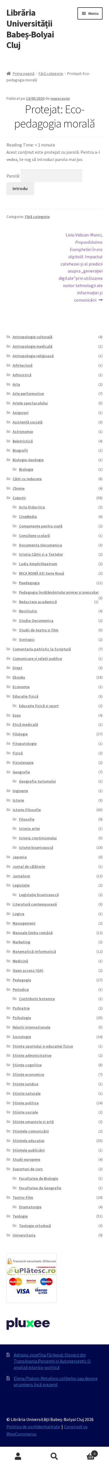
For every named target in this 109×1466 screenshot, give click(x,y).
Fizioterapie (23, 762)
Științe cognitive (27, 1064)
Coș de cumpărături (84, 1452)
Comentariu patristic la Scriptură (42, 649)
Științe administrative (32, 1055)
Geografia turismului (37, 781)
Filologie (20, 733)
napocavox (60, 98)
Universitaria (24, 1235)
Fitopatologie (25, 743)
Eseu (17, 715)
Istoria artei (29, 828)
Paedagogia (29, 582)
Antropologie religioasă (33, 355)
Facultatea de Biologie (38, 1178)
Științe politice (26, 1102)
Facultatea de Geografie (40, 1187)
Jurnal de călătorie (29, 866)
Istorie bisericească (36, 847)
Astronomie (23, 431)
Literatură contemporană (35, 904)
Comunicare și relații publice (37, 658)
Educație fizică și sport (39, 705)
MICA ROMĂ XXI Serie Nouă (41, 573)
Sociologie (22, 1036)
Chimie (19, 488)
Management (24, 923)
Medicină (20, 960)
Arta (16, 384)
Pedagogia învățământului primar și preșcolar (59, 592)
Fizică (18, 753)
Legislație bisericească (39, 894)
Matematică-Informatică (34, 951)
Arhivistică (22, 374)
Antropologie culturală (32, 336)
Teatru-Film (23, 1197)
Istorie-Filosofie (27, 809)
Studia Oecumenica (36, 620)
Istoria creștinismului (38, 837)
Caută (54, 1456)
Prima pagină (23, 73)
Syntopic (27, 639)
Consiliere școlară (34, 535)
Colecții (19, 497)
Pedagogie (22, 979)
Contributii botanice (37, 998)
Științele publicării (29, 1150)
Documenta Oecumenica (40, 545)
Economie (21, 686)
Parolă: (13, 176)
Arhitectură (22, 365)
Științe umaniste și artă (33, 1121)
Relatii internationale (31, 1027)
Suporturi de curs (28, 1168)
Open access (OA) (28, 970)
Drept (17, 667)
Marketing (21, 941)
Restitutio (28, 611)
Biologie (26, 469)
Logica (18, 913)
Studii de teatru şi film (38, 630)
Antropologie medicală (32, 346)
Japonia (20, 856)
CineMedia (28, 516)
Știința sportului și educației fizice (43, 1046)
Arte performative (28, 393)
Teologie (20, 1216)
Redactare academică (38, 601)
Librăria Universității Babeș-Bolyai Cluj (30, 29)
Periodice (21, 989)
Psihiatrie (21, 1008)
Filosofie (26, 819)
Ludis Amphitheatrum (38, 563)
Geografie (21, 772)
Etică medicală (25, 724)
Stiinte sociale (25, 1112)
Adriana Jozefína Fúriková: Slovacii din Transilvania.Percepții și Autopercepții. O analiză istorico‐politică (52, 1361)
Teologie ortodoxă (35, 1225)
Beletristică (23, 441)
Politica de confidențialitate (33, 1426)
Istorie (18, 800)
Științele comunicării (31, 1131)
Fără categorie (51, 73)
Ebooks (19, 677)
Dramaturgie (30, 1206)
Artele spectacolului (30, 403)
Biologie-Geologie (28, 459)
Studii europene (26, 1159)
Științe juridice (25, 1083)
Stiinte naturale (27, 1093)
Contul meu (18, 1456)
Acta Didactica (32, 507)
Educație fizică (25, 696)
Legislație (21, 885)
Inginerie (20, 790)
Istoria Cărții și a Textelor (41, 554)
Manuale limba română (33, 932)
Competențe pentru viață (40, 526)
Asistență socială (27, 422)
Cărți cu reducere (27, 478)
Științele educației (28, 1140)
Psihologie (22, 1017)
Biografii (20, 450)
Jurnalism (21, 875)
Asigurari (21, 412)
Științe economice (28, 1074)
